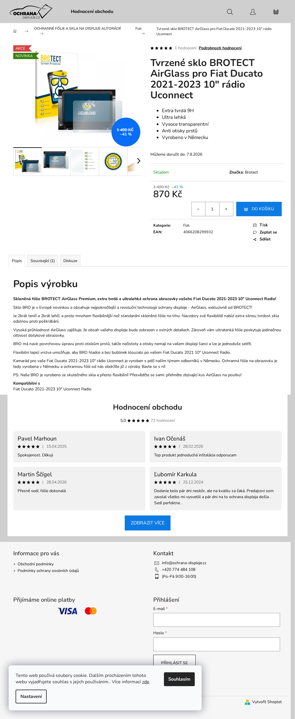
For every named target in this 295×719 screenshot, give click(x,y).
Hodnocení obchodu (147, 407)
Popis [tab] (17, 260)
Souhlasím (179, 679)
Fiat (186, 225)
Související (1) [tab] (43, 260)
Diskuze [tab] (70, 260)
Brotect (251, 172)
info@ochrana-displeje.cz (184, 563)
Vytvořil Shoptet (267, 702)
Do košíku (263, 209)
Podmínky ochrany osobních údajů (48, 570)
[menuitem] (92, 11)
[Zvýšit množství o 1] (226, 209)
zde (145, 682)
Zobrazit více (147, 523)
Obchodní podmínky (36, 564)
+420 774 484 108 (178, 569)
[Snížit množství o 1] (198, 209)
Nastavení (31, 696)
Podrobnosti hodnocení (220, 48)
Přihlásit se (174, 663)
